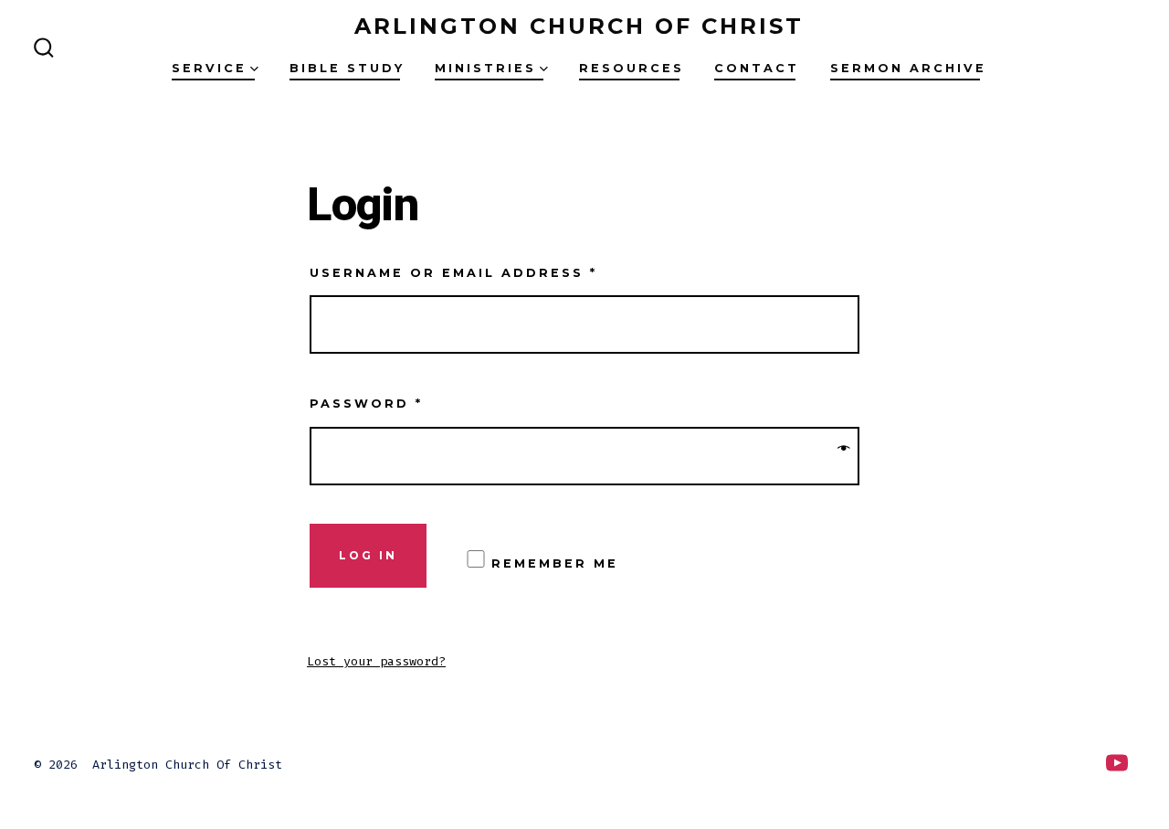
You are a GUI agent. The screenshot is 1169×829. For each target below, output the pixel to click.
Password (366, 403)
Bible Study (347, 68)
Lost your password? (376, 661)
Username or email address (453, 273)
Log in (368, 555)
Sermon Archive (908, 68)
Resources (631, 68)
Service (209, 68)
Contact (756, 68)
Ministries (485, 68)
